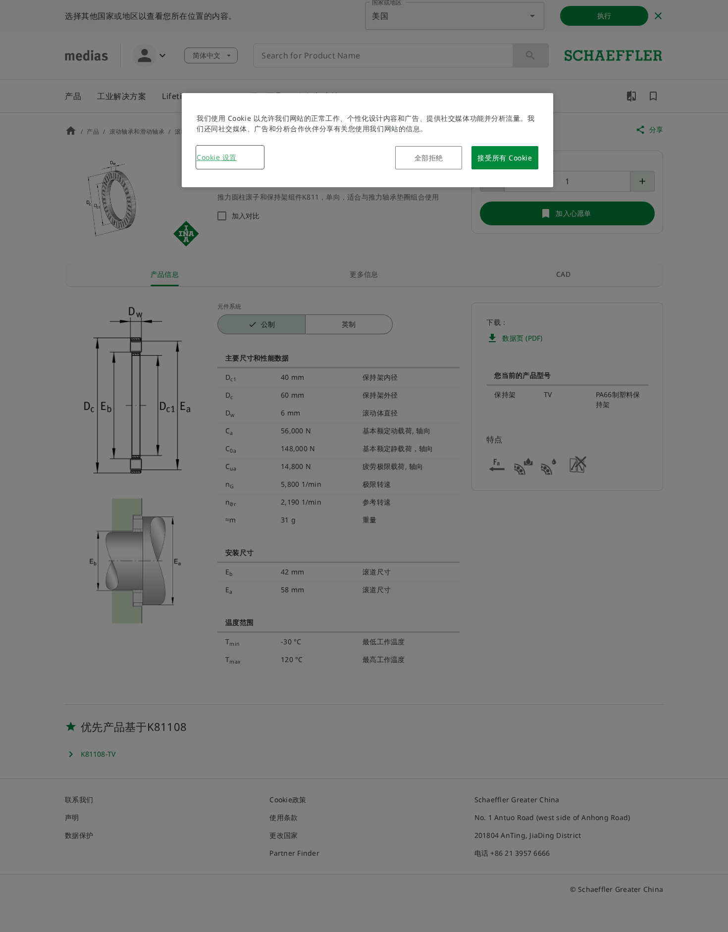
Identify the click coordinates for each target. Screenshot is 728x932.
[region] (367, 140)
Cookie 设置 (217, 157)
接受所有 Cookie (504, 157)
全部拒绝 (429, 157)
